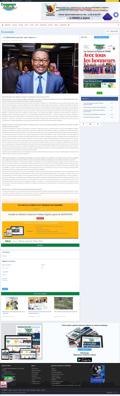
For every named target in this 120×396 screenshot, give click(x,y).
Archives (53, 368)
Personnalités (35, 374)
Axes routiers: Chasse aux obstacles (92, 117)
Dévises (24, 392)
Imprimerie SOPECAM (56, 372)
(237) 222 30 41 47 (6, 0)
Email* (43, 265)
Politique (10, 390)
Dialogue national (35, 381)
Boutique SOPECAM (56, 377)
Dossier (33, 379)
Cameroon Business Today (57, 374)
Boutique (109, 0)
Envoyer (5, 289)
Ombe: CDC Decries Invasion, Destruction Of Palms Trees (65, 311)
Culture (24, 390)
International (33, 390)
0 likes (12, 316)
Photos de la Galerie (36, 377)
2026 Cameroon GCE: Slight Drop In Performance (95, 114)
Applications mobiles (36, 370)
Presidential (4, 390)
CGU (14, 392)
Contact (21, 392)
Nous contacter (28, 0)
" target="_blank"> (29, 241)
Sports (28, 390)
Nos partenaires (35, 372)
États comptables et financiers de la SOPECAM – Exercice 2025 (66, 385)
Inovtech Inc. (116, 392)
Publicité (17, 392)
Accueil (107, 31)
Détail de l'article (114, 31)
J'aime (7, 241)
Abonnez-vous (104, 37)
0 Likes (20, 40)
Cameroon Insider (56, 376)
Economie (15, 390)
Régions (43, 390)
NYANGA (54, 379)
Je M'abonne (40, 218)
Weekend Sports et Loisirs (57, 381)
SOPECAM (54, 370)
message (4, 278)
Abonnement (115, 0)
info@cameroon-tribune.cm (18, 0)
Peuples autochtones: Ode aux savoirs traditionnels (95, 107)
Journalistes (34, 376)
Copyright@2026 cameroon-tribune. (7, 392)
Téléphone (5, 271)
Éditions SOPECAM (56, 383)
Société (20, 390)
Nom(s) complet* (6, 265)
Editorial (38, 390)
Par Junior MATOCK (6, 40)
